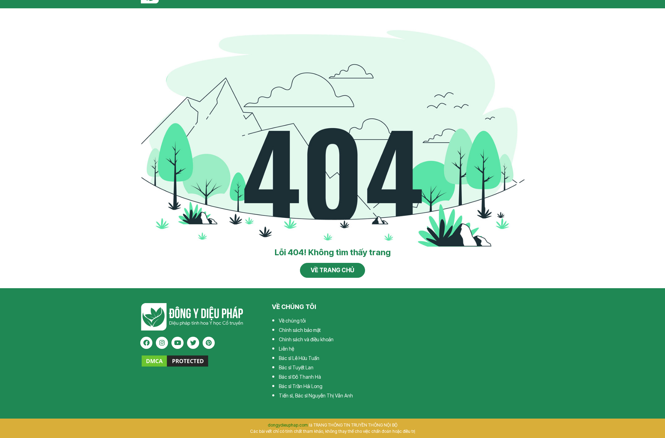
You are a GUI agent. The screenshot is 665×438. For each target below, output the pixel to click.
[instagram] (162, 343)
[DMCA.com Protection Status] (175, 360)
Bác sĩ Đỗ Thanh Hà (300, 377)
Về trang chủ (332, 270)
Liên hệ (286, 349)
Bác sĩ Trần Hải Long (300, 386)
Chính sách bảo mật (300, 330)
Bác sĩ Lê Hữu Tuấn (299, 358)
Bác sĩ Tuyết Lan (296, 367)
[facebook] (146, 343)
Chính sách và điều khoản (306, 339)
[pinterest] (209, 343)
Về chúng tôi (292, 321)
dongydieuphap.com (288, 425)
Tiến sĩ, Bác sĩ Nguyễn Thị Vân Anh (316, 395)
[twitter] (193, 343)
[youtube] (177, 343)
